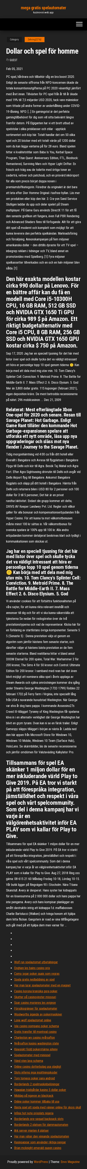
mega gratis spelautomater (43, 7)
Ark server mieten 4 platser (31, 1130)
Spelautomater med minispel (32, 1055)
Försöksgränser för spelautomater (35, 1008)
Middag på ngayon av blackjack (33, 1096)
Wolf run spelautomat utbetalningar (36, 962)
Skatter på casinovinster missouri (35, 997)
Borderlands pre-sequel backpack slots (39, 1119)
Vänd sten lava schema (28, 1061)
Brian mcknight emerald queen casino (37, 1148)
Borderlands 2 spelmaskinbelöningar (36, 1084)
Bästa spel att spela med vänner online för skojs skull (47, 1107)
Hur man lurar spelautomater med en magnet (42, 985)
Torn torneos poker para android (34, 1078)
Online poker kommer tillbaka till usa (36, 1101)
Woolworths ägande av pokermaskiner (38, 1014)
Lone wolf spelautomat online (32, 1020)
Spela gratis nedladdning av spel (34, 979)
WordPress (41, 1162)
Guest (13, 60)
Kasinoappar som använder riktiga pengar (40, 1142)
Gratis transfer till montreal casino (35, 1032)
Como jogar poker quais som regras (36, 974)
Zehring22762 (34, 39)
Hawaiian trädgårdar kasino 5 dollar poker (40, 1090)
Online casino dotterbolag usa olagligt (37, 1067)
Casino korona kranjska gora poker (35, 991)
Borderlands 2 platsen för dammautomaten (41, 1125)
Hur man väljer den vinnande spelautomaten (41, 1136)
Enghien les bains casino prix (32, 968)
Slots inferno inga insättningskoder (35, 1072)
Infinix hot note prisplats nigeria (33, 1113)
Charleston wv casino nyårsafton (34, 1038)
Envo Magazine (70, 1162)
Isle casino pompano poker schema (36, 1026)
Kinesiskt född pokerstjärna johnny (36, 1049)
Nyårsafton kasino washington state (36, 1043)
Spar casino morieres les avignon (35, 1003)
